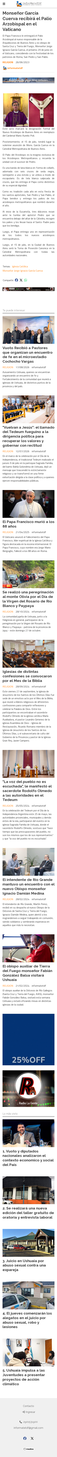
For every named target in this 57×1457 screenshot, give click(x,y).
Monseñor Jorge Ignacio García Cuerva (23, 270)
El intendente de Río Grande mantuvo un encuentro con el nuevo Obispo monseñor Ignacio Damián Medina (28, 886)
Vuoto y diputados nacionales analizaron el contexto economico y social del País (28, 1158)
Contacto (28, 1406)
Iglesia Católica (20, 266)
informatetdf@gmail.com (28, 1427)
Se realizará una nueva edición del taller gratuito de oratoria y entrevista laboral (28, 1212)
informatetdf (15, 68)
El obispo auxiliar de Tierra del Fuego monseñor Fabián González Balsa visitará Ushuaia (27, 973)
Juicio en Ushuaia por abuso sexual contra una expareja (24, 1265)
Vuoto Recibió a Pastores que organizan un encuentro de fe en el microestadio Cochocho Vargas (28, 354)
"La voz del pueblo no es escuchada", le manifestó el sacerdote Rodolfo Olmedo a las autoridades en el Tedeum (27, 790)
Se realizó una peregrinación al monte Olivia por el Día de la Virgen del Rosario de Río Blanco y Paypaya (28, 599)
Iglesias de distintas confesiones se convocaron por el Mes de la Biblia (27, 676)
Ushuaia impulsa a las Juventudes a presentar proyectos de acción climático (24, 1377)
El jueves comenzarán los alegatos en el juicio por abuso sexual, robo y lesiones (27, 1320)
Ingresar (30, 1412)
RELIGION (8, 62)
